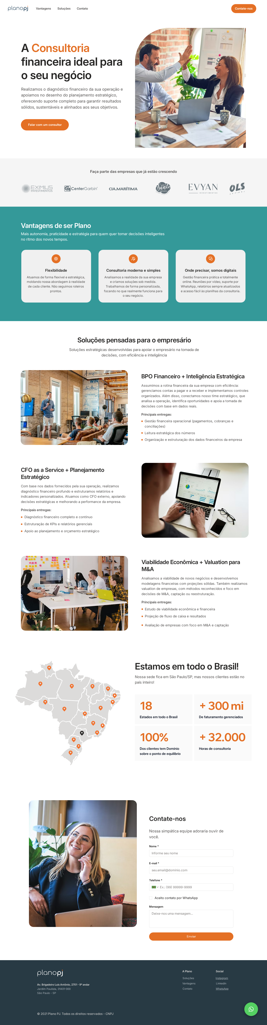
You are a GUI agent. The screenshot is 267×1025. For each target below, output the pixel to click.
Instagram (222, 978)
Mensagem (156, 906)
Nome (154, 846)
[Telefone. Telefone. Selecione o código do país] (155, 887)
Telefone (155, 880)
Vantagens (43, 8)
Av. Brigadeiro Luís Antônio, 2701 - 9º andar (63, 984)
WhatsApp (222, 988)
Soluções (64, 8)
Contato (82, 8)
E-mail (154, 863)
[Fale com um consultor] (251, 1009)
